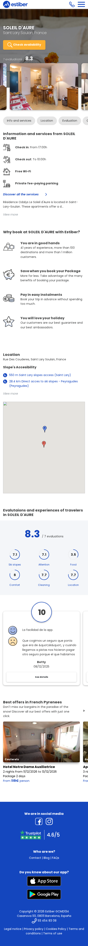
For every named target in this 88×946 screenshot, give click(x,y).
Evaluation (69, 121)
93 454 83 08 (47, 920)
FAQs (55, 858)
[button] (44, 444)
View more (10, 214)
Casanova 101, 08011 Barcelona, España (44, 916)
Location (47, 121)
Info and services (19, 121)
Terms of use (52, 933)
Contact (35, 858)
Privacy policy (33, 929)
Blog (47, 858)
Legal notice (12, 929)
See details (41, 677)
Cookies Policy (56, 929)
